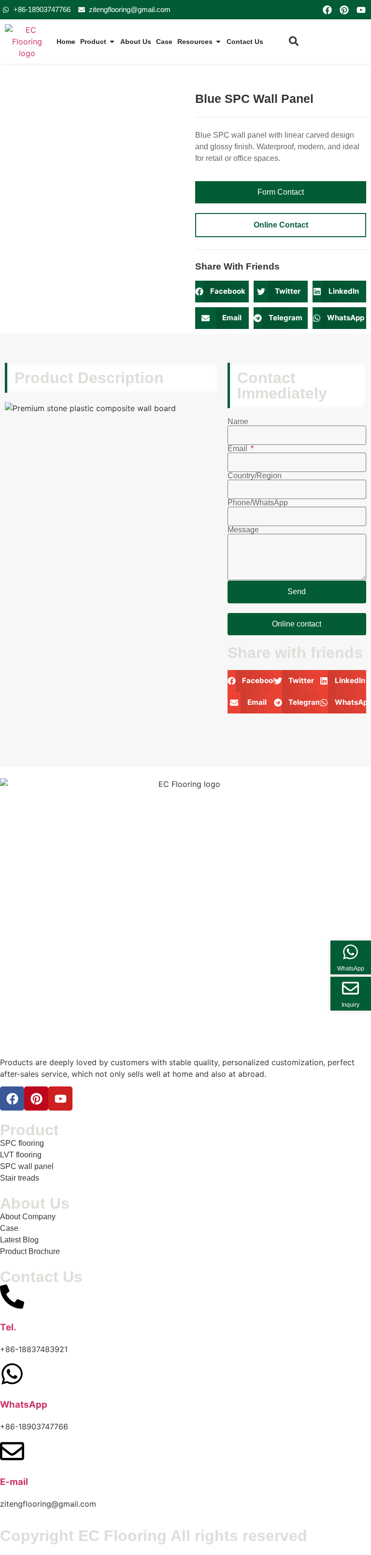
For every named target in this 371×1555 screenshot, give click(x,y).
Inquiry (350, 1004)
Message (243, 530)
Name (238, 422)
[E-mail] (12, 1451)
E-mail (14, 1481)
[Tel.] (12, 1296)
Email (238, 449)
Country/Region (255, 476)
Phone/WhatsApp (258, 503)
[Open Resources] (218, 42)
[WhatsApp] (12, 1374)
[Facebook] (327, 9)
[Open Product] (112, 42)
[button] (222, 291)
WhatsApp (23, 1404)
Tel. (8, 1327)
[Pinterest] (344, 9)
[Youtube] (361, 9)
